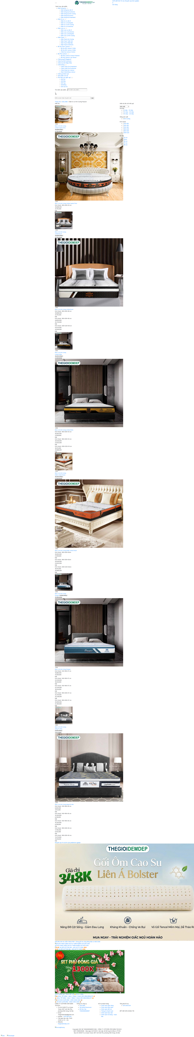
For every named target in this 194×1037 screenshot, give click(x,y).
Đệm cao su (61, 28)
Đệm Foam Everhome (67, 44)
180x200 (126, 131)
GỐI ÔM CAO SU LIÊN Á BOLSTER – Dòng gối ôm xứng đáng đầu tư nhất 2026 (77, 941)
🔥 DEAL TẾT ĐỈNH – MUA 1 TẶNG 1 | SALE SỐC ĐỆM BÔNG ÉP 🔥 (74, 998)
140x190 (126, 125)
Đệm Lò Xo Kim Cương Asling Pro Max (64, 804)
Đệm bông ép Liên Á (67, 10)
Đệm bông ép (62, 8)
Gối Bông (63, 84)
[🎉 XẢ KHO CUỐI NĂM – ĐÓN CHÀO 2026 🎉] (68, 1000)
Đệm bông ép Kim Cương (68, 13)
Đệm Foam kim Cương (67, 39)
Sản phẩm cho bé (63, 75)
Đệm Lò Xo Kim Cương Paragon (63, 669)
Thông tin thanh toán (107, 1011)
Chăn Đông (61, 64)
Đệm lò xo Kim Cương (67, 24)
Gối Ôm (63, 79)
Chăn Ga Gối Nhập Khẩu (65, 63)
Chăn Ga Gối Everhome (64, 61)
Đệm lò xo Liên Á (66, 21)
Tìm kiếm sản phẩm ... (61, 90)
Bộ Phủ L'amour (62, 54)
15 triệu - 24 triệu (129, 114)
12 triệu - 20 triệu (129, 112)
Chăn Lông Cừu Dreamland (69, 66)
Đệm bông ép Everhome (68, 12)
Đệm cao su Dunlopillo (67, 33)
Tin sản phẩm (70, 842)
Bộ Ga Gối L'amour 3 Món (68, 48)
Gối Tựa (63, 83)
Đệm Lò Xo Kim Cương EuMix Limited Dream (66, 550)
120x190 (126, 123)
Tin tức (123, 1)
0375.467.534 (67, 1016)
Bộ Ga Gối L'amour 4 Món (68, 50)
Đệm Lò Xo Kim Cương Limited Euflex (64, 430)
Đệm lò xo (61, 19)
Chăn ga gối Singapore (64, 59)
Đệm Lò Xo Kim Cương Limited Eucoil (64, 309)
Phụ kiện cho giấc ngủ (64, 77)
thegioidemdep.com (63, 1023)
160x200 (126, 129)
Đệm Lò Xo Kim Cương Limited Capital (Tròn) (66, 203)
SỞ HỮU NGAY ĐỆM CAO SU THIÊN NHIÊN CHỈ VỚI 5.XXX (72, 945)
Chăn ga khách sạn (63, 74)
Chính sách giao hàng (107, 1005)
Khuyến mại (128, 1)
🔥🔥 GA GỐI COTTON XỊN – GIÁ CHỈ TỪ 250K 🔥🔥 (70, 949)
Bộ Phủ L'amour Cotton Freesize (70, 55)
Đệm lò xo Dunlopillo (67, 23)
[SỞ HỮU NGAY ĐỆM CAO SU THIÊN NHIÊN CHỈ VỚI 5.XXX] (72, 943)
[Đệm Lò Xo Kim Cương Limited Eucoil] (64, 220)
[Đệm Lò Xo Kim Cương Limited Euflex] (64, 341)
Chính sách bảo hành (107, 1007)
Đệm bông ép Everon (67, 15)
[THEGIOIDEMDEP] (84, 2)
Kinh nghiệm (135, 1)
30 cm (125, 141)
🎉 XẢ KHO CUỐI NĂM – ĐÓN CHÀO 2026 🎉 (68, 1002)
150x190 (126, 127)
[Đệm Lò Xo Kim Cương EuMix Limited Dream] (64, 461)
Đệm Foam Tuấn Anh (67, 41)
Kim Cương (127, 118)
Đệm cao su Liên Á (66, 30)
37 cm (125, 143)
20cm (125, 139)
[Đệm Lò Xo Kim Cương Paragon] (64, 582)
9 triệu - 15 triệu (128, 110)
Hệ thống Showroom (85, 1007)
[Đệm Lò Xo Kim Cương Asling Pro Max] (64, 715)
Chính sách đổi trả (106, 1009)
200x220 (126, 132)
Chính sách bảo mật (107, 1013)
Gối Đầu (63, 81)
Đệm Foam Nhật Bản (67, 43)
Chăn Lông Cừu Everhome (68, 68)
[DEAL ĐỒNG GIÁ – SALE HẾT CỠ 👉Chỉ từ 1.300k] (90, 971)
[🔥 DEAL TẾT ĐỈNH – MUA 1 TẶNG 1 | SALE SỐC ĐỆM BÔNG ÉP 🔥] (75, 996)
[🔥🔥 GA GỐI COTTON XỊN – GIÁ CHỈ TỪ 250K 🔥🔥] (71, 947)
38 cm (125, 145)
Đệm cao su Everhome (67, 32)
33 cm (125, 137)
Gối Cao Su (64, 86)
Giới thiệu (82, 1005)
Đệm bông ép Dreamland (68, 17)
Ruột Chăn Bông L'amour (68, 72)
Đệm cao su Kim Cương (68, 35)
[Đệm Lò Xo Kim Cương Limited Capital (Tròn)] (64, 114)
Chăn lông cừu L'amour (67, 70)
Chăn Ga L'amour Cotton (68, 52)
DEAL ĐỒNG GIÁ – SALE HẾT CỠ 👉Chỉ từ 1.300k (69, 994)
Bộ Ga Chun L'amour (64, 46)
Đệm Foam (61, 37)
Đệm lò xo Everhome (67, 26)
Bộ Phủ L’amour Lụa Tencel (68, 57)
